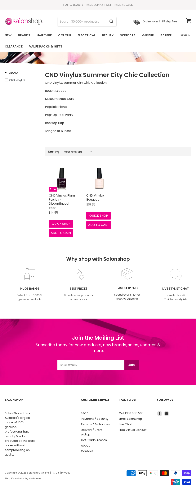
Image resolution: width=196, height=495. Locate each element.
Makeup (147, 35)
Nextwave (35, 478)
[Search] (111, 21)
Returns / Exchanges (95, 424)
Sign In (185, 35)
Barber (166, 35)
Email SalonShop (130, 419)
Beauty (108, 35)
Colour (64, 35)
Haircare (44, 35)
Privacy (65, 473)
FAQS (84, 413)
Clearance (14, 46)
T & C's (55, 473)
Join (131, 364)
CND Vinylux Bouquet (95, 197)
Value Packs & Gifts (46, 46)
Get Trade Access (94, 440)
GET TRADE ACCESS (119, 5)
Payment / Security (94, 419)
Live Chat (125, 424)
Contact (87, 451)
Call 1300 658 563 (131, 413)
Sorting (53, 151)
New (8, 35)
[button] (11, 73)
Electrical (87, 35)
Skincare (127, 35)
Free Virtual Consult (133, 430)
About (85, 445)
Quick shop (61, 223)
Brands (24, 35)
